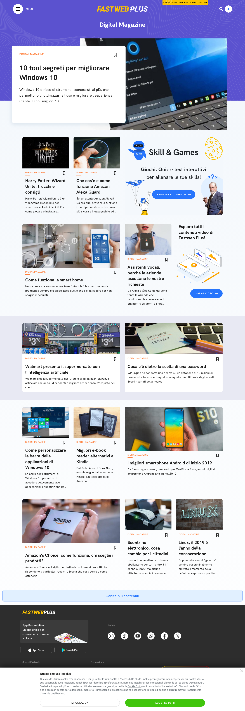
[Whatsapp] (151, 635)
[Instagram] (111, 635)
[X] (177, 635)
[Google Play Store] (70, 650)
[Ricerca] (221, 9)
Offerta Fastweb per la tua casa (183, 2)
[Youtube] (137, 635)
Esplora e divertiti (171, 194)
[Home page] (122, 9)
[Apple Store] (36, 650)
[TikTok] (124, 635)
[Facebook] (164, 635)
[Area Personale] (228, 9)
